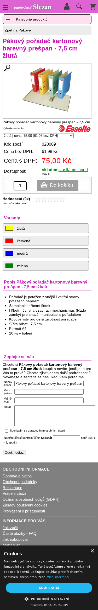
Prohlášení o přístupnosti (24, 511)
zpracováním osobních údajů (46, 430)
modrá (22, 253)
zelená (22, 266)
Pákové (25, 30)
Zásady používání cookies (25, 505)
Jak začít (10, 527)
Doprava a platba (17, 476)
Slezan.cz (32, 7)
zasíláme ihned (73, 170)
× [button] (92, 551)
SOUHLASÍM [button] (49, 588)
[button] (49, 598)
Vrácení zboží (14, 493)
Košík (93, 6)
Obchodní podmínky (20, 481)
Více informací (58, 577)
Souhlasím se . (38, 430)
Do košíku (61, 185)
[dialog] (49, 577)
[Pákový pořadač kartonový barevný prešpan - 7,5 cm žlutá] (47, 89)
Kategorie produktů (32, 19)
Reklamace (12, 487)
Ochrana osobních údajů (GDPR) (31, 499)
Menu (5, 7)
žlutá (20, 228)
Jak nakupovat (15, 539)
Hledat (78, 7)
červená (23, 241)
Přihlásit (67, 6)
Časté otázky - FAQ (20, 533)
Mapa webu (12, 545)
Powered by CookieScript (49, 605)
